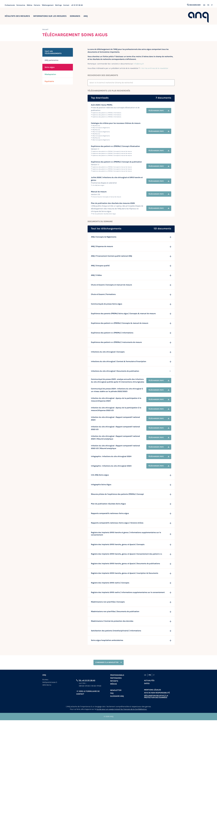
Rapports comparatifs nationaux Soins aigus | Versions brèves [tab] (117, 523)
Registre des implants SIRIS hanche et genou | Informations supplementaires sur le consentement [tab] (126, 533)
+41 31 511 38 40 (77, 5)
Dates (147, 683)
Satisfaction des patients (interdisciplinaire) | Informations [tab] (116, 631)
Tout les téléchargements (53, 52)
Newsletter (115, 690)
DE (204, 5)
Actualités (149, 680)
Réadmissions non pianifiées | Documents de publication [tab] (115, 611)
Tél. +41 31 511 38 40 (87, 680)
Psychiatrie (49, 81)
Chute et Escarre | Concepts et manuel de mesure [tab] (111, 285)
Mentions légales (152, 690)
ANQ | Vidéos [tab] (96, 275)
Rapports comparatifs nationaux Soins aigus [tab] (110, 513)
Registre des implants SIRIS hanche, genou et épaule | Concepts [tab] (117, 544)
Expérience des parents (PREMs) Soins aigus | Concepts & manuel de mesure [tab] (123, 313)
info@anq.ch (138, 64)
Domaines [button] (75, 16)
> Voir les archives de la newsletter (154, 68)
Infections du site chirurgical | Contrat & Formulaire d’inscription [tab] (118, 361)
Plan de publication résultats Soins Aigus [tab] (108, 504)
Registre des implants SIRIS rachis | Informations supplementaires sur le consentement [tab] (128, 592)
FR (208, 5)
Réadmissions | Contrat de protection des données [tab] (112, 621)
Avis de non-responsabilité (157, 693)
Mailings (58, 5)
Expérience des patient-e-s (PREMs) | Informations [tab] (112, 333)
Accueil (45, 29)
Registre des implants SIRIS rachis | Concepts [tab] (110, 583)
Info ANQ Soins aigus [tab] (100, 475)
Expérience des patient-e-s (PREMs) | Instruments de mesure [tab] (116, 342)
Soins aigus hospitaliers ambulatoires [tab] (107, 640)
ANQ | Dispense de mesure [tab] (102, 246)
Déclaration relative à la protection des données (156, 697)
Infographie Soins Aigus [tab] (101, 484)
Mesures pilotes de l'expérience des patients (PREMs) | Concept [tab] (117, 494)
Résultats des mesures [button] (17, 16)
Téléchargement (48, 5)
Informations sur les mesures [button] (49, 16)
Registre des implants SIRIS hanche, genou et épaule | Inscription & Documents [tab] (124, 573)
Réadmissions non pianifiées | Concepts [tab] (108, 602)
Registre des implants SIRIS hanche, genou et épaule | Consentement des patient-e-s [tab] (126, 554)
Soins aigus (49, 67)
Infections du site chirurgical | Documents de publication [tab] (115, 371)
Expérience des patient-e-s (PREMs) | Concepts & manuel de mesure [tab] (119, 323)
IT (211, 5)
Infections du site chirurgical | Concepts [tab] (108, 352)
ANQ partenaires (51, 60)
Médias (29, 5)
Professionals (10, 5)
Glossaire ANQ (117, 696)
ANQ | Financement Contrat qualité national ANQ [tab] (111, 256)
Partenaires (20, 5)
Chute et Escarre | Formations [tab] (103, 294)
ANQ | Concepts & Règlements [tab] (103, 237)
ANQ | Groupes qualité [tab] (100, 265)
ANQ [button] (86, 16)
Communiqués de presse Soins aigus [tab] (106, 304)
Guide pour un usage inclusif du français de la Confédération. (122, 709)
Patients (37, 5)
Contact (66, 5)
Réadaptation (50, 74)
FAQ (111, 693)
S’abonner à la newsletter (106, 662)
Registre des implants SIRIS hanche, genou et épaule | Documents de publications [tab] (125, 563)
